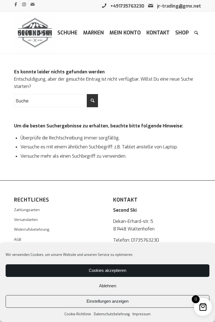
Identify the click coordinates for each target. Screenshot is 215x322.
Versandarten (26, 219)
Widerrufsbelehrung (31, 229)
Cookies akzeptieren (107, 270)
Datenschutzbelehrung (112, 314)
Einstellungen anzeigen (107, 301)
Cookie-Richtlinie (77, 314)
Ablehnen (107, 285)
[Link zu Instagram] (24, 4)
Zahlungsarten (27, 209)
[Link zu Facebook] (15, 4)
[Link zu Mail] (32, 4)
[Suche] (196, 33)
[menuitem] (25, 33)
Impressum (141, 314)
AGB (17, 239)
